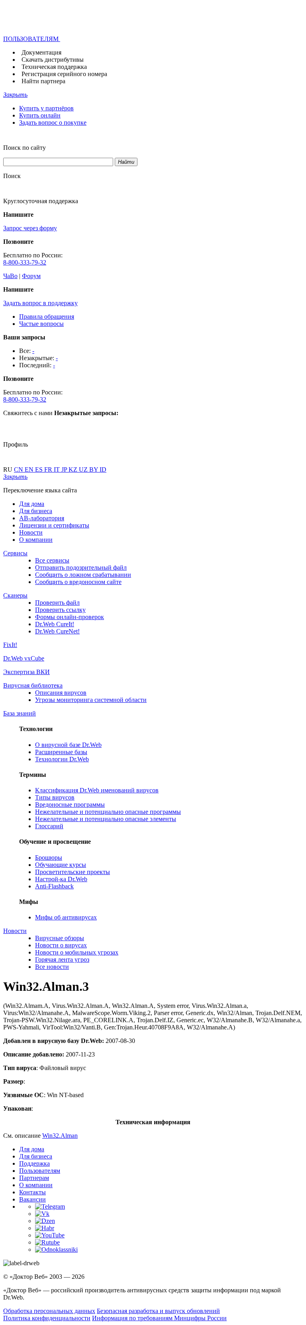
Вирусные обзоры (59, 938)
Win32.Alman (60, 1135)
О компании (36, 539)
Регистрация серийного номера (64, 74)
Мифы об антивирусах (66, 917)
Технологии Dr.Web (62, 759)
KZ (74, 469)
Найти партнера (43, 81)
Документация (41, 52)
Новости (31, 532)
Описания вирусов (60, 692)
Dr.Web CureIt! (54, 624)
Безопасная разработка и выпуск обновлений (158, 1310)
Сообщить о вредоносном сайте (78, 581)
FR (49, 469)
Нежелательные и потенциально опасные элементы (105, 818)
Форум (31, 275)
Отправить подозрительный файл (81, 567)
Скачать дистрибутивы (53, 59)
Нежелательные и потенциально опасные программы (108, 811)
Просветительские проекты (72, 871)
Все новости (52, 966)
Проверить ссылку (60, 609)
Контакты (32, 1192)
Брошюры (48, 857)
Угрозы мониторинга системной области (91, 699)
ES (39, 469)
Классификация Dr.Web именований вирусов (97, 790)
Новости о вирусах (61, 945)
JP (65, 469)
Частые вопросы (41, 323)
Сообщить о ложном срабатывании (83, 574)
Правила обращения (46, 316)
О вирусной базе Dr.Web (68, 744)
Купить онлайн (40, 115)
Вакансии (32, 1199)
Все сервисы (52, 560)
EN (30, 469)
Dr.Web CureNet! (57, 631)
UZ (84, 469)
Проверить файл (57, 602)
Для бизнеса (35, 511)
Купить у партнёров (46, 108)
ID (103, 469)
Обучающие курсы (60, 864)
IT (57, 469)
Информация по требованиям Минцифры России (159, 1318)
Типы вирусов (55, 797)
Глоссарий (49, 826)
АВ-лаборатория (41, 518)
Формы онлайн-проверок (69, 616)
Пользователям (39, 1170)
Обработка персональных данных (49, 1310)
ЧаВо (10, 275)
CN (19, 469)
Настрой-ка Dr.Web (61, 879)
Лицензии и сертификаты (54, 525)
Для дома (31, 503)
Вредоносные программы (70, 804)
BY (94, 469)
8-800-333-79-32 (24, 262)
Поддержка (34, 1163)
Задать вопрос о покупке (52, 122)
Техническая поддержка (54, 66)
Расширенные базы (61, 752)
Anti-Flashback (54, 886)
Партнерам (34, 1177)
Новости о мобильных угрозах (76, 952)
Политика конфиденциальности (46, 1318)
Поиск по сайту (24, 147)
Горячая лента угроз (62, 959)
